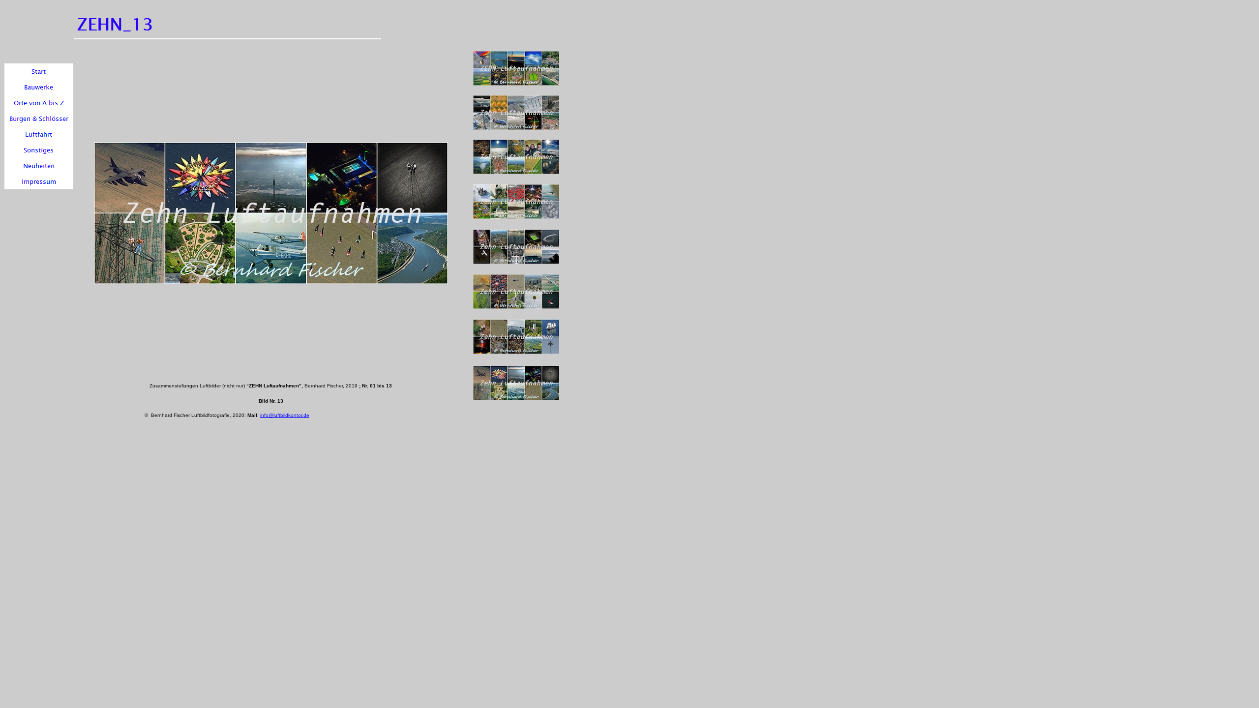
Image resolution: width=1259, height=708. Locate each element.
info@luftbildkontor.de (284, 415)
